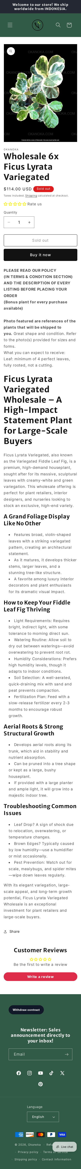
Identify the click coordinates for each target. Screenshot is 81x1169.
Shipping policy (25, 1159)
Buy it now (40, 254)
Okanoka (34, 1144)
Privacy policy (28, 1152)
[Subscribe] (66, 1054)
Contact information (56, 1159)
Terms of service (55, 1152)
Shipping (31, 195)
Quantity (10, 212)
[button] (10, 25)
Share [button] (15, 931)
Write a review (40, 976)
